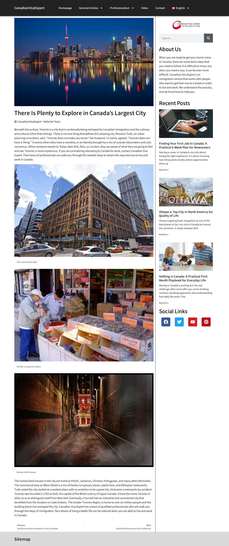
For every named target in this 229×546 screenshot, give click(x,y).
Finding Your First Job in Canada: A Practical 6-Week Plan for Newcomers (184, 145)
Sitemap (22, 539)
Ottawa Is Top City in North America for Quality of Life (186, 214)
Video (144, 8)
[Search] (208, 38)
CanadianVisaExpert (29, 8)
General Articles (88, 8)
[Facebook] (165, 321)
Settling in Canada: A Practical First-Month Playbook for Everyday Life (183, 278)
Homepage (65, 8)
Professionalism (120, 8)
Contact (160, 8)
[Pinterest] (206, 321)
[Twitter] (179, 321)
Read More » (164, 169)
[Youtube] (192, 321)
